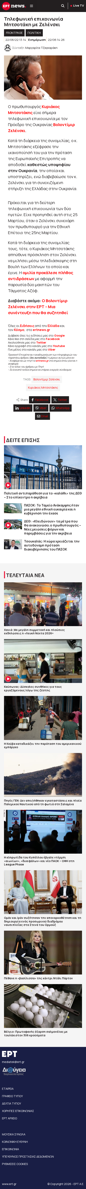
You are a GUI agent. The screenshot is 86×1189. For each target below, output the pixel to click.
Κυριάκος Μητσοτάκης (43, 387)
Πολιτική (34, 33)
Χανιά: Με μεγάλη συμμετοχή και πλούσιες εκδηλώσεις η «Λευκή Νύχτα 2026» (34, 631)
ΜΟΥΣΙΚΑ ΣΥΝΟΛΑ (13, 1134)
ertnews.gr (42, 360)
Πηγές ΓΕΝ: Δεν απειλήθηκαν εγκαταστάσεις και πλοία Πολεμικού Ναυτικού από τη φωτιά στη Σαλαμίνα (43, 802)
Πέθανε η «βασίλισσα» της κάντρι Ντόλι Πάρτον (38, 978)
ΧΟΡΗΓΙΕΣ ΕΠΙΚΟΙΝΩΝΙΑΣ (18, 1111)
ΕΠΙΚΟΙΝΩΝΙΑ (10, 1149)
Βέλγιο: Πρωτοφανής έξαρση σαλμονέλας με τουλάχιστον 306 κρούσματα (36, 1033)
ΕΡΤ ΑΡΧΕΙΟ (9, 1118)
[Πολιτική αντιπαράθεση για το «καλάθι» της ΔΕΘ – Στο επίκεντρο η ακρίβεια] (43, 467)
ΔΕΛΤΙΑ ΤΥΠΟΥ (11, 1103)
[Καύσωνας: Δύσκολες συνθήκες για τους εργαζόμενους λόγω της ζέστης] (43, 661)
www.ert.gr (9, 1184)
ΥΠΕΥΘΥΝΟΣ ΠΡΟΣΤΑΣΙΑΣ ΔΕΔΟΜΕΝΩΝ (28, 1156)
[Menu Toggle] (31, 6)
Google (59, 335)
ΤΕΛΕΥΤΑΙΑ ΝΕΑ (25, 575)
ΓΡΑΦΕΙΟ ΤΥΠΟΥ (12, 1096)
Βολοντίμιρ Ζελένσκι (46, 379)
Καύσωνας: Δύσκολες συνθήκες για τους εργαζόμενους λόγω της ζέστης (33, 688)
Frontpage (14, 33)
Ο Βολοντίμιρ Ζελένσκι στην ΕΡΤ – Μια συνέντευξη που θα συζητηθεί (38, 306)
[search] (63, 6)
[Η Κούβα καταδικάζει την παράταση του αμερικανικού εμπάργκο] (43, 718)
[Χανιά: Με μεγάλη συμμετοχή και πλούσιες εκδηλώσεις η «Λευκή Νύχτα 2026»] (43, 604)
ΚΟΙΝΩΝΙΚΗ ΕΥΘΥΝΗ (15, 1142)
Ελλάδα (53, 326)
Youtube (59, 346)
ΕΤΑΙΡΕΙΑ (8, 1089)
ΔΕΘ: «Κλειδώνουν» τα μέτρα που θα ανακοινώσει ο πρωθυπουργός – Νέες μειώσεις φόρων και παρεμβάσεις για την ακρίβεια (52, 527)
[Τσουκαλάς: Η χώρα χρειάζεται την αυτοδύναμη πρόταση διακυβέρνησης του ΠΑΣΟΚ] (13, 544)
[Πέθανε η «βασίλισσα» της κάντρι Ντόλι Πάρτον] (43, 952)
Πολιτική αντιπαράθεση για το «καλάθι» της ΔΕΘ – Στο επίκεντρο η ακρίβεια (43, 495)
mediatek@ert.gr (13, 1062)
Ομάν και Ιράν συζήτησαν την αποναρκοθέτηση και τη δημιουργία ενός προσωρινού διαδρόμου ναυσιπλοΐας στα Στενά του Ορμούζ (42, 921)
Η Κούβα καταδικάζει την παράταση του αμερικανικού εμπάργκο (42, 745)
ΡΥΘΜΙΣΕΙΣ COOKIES (15, 1164)
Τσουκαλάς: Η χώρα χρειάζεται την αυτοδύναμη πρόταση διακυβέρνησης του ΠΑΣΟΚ (52, 545)
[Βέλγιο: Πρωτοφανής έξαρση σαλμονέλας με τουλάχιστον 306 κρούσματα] (43, 1006)
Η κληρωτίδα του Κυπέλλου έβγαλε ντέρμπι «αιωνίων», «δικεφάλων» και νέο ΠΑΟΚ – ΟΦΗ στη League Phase (39, 860)
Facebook (53, 339)
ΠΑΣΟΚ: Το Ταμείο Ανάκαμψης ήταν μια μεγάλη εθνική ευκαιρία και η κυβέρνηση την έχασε (51, 509)
